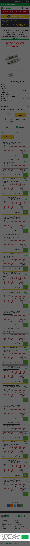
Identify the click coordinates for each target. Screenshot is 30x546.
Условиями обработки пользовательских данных (11, 537)
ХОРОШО (25, 537)
